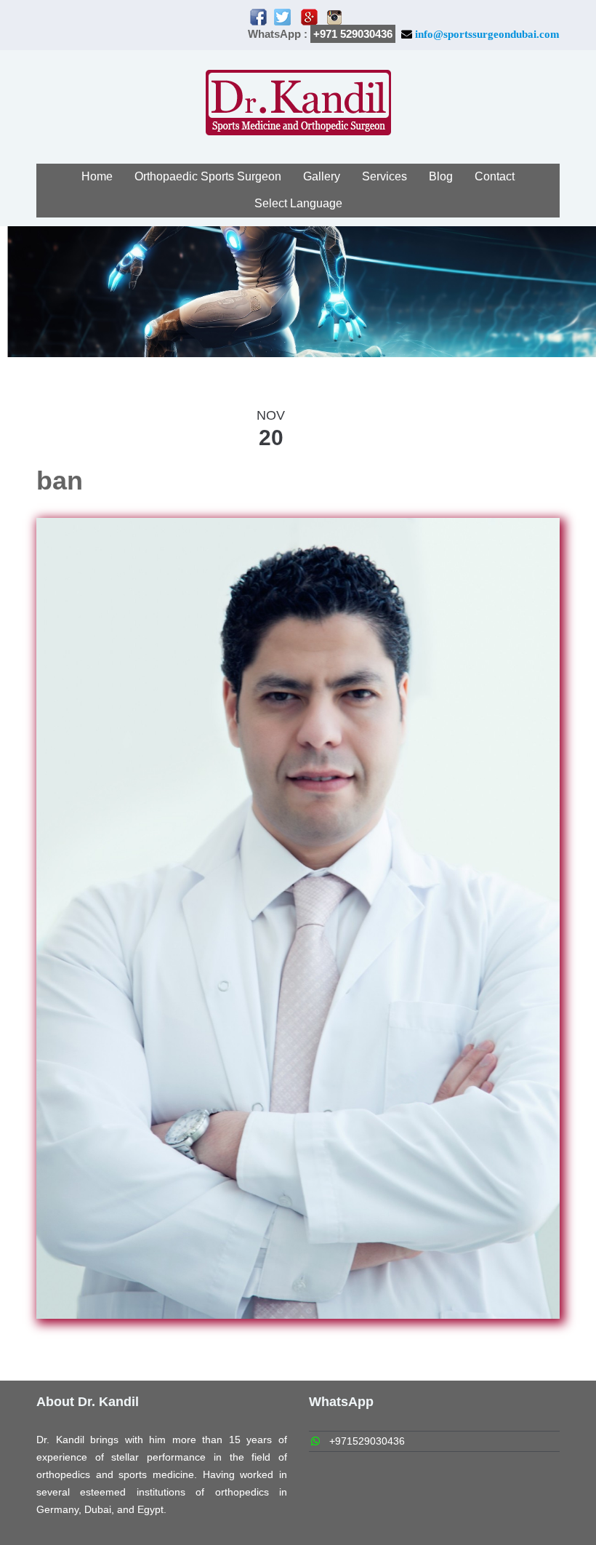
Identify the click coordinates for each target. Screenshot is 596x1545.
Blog (441, 176)
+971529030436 (367, 1441)
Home (97, 176)
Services (384, 176)
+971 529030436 (352, 34)
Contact (495, 176)
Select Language (298, 203)
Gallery (321, 176)
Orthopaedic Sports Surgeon (207, 176)
